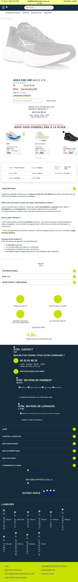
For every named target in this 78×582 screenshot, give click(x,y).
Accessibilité (48, 570)
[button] (20, 301)
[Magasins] (66, 7)
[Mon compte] (70, 7)
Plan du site (47, 574)
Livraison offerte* (22, 95)
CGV (7, 566)
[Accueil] (2, 13)
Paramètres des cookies (54, 566)
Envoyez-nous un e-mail (32, 371)
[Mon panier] (74, 7)
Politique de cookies (16, 578)
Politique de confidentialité (19, 574)
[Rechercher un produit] (51, 7)
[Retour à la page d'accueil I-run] (10, 7)
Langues (8, 504)
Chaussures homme (13, 12)
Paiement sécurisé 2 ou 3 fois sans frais (36, 397)
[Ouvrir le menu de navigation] (3, 7)
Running (26, 12)
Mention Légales (13, 570)
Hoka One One (36, 12)
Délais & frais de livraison (32, 420)
